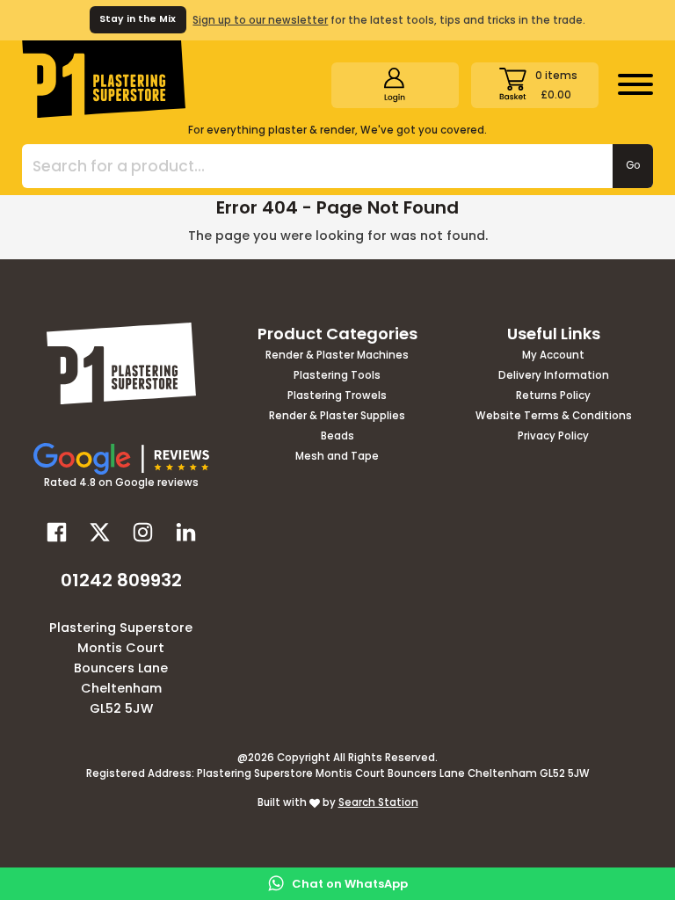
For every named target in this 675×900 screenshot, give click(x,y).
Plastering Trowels (337, 397)
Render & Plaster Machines (337, 356)
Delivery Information (553, 376)
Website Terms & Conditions (553, 417)
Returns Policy (553, 397)
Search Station (378, 802)
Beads (337, 437)
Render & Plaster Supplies (337, 417)
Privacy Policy (553, 437)
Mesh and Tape (337, 457)
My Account (553, 356)
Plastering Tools (337, 376)
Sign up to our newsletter (260, 20)
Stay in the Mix (137, 18)
